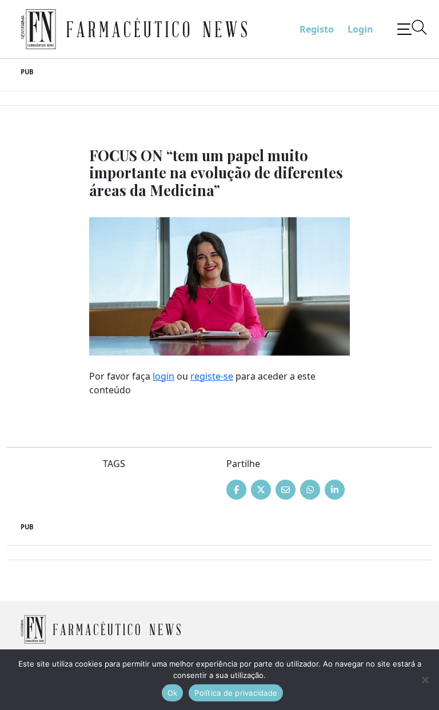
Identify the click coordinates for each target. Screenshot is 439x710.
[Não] (424, 679)
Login (360, 29)
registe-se (211, 376)
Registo (317, 29)
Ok (172, 692)
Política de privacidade (235, 692)
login (163, 376)
